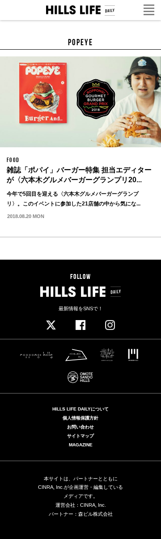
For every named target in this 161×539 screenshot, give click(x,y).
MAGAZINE (81, 445)
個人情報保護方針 (80, 418)
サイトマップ (80, 436)
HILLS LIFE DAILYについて (80, 409)
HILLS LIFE (80, 10)
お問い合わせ (80, 427)
